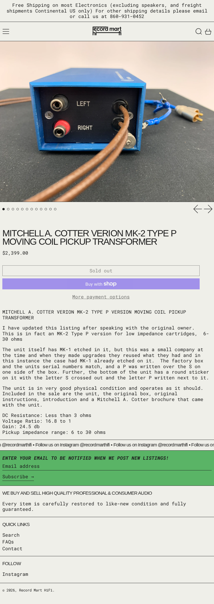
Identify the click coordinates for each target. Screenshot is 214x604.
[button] (198, 31)
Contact (12, 548)
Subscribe (15, 476)
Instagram (15, 574)
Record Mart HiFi (35, 590)
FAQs (8, 542)
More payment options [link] (101, 297)
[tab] (3, 209)
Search (11, 535)
